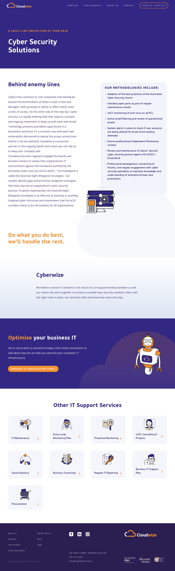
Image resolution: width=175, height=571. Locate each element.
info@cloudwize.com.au (80, 561)
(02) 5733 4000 (76, 557)
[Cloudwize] (19, 5)
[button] (92, 5)
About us (12, 533)
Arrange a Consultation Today (33, 369)
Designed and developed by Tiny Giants (24, 561)
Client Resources (16, 551)
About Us (112, 5)
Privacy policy (44, 533)
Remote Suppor (154, 5)
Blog (39, 539)
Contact (129, 5)
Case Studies (92, 5)
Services (73, 5)
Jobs (39, 545)
